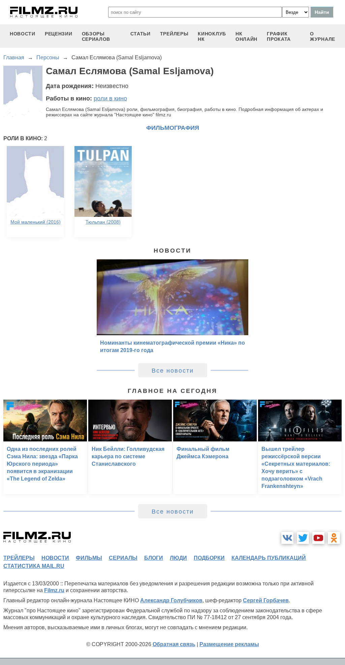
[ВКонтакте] (287, 538)
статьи (140, 33)
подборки (209, 558)
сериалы (123, 558)
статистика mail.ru (33, 566)
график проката (279, 36)
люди (178, 558)
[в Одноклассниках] (334, 538)
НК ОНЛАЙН (246, 36)
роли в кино (110, 98)
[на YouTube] (318, 538)
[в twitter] (303, 538)
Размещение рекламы (229, 644)
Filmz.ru (54, 590)
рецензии (58, 33)
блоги (153, 558)
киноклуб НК (212, 36)
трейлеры (174, 33)
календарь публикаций (268, 558)
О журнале (322, 36)
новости (22, 33)
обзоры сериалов (96, 36)
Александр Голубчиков (171, 600)
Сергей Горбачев (266, 600)
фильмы (89, 558)
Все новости (173, 370)
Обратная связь (174, 644)
